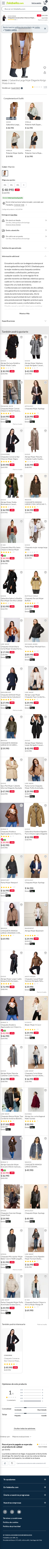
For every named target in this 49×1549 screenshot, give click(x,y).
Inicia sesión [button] (36, 3)
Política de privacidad (11, 1526)
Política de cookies (10, 1522)
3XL (11, 185)
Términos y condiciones (12, 1518)
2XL (5, 185)
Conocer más (19, 205)
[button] (24, 9)
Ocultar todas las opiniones (24, 1428)
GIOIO (4, 80)
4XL (17, 185)
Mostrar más (24, 313)
